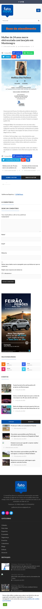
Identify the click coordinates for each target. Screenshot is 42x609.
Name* (3, 234)
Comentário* (5, 217)
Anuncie (4, 552)
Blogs (3, 546)
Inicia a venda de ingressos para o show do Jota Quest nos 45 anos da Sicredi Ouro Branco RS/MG (26, 397)
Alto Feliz (14, 574)
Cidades (4, 525)
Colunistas (5, 543)
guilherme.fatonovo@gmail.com (21, 507)
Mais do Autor (31, 177)
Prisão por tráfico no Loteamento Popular (23, 425)
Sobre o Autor (11, 177)
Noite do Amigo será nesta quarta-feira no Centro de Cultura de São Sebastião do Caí (26, 407)
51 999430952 (29, 504)
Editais (3, 549)
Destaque (14, 564)
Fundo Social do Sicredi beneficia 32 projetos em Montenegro (24, 386)
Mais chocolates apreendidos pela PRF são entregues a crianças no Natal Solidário (24, 452)
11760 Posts (19, 194)
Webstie (4, 253)
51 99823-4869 (19, 504)
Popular (11, 421)
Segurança (5, 537)
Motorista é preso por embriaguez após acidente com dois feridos (23, 461)
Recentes (31, 421)
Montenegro (21, 564)
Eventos (4, 540)
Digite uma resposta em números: (11, 270)
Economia (4, 534)
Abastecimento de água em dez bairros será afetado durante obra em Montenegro (25, 567)
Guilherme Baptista (25, 46)
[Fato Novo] (7, 11)
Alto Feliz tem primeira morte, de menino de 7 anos (25, 577)
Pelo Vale (4, 528)
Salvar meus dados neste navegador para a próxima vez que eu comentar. (20, 265)
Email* (3, 244)
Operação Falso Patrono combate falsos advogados (24, 588)
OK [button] (5, 604)
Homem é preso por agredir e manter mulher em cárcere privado (24, 444)
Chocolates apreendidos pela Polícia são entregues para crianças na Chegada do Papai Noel (25, 436)
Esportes (4, 531)
